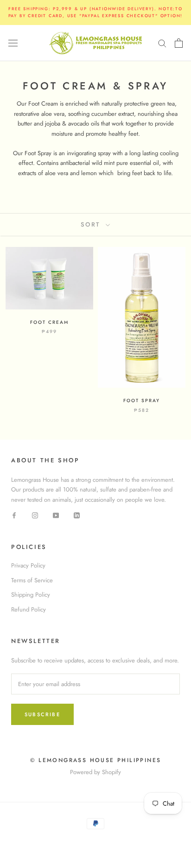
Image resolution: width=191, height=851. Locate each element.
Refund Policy (28, 609)
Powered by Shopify (95, 772)
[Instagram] (35, 514)
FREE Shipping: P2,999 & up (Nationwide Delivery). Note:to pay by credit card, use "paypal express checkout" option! (95, 12)
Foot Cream (49, 322)
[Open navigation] (13, 42)
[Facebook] (14, 514)
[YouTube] (56, 514)
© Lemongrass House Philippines (95, 760)
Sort (92, 224)
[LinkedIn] (77, 514)
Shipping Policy (30, 594)
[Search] (162, 43)
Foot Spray (141, 400)
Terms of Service (32, 580)
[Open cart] (179, 43)
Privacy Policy (28, 565)
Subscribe (42, 714)
